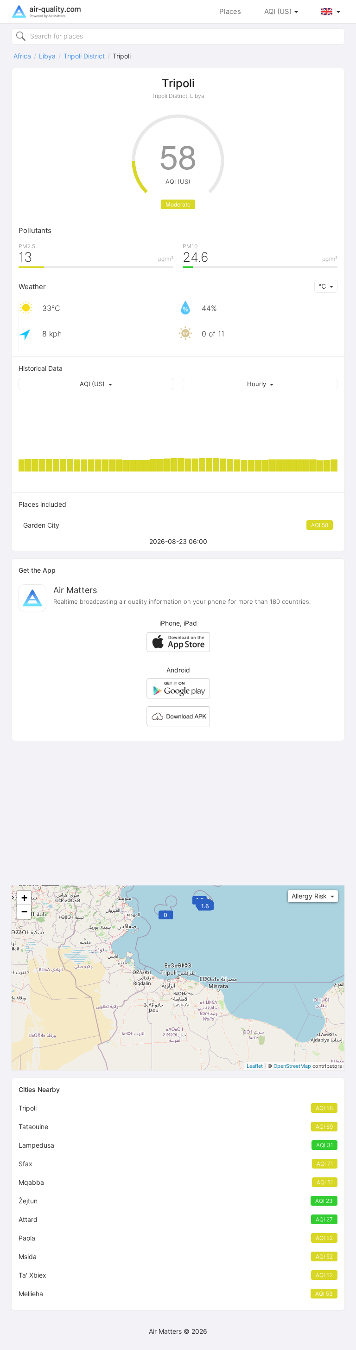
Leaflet (255, 1066)
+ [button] (24, 898)
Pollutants (35, 230)
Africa (22, 56)
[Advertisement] (178, 813)
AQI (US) (278, 11)
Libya (47, 56)
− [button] (24, 911)
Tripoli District (84, 56)
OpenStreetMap (292, 1066)
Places (230, 11)
